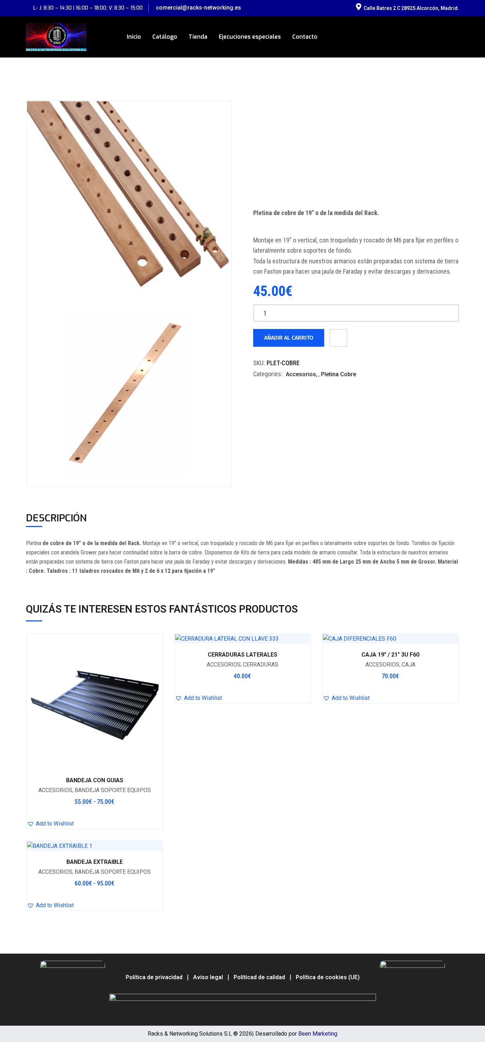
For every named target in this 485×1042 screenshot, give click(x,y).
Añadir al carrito (289, 337)
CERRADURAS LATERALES (242, 654)
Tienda (198, 36)
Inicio (134, 36)
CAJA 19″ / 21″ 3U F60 (390, 654)
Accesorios (301, 374)
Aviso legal (208, 977)
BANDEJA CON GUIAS (94, 780)
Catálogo (164, 36)
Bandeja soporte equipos (113, 790)
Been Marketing (317, 1033)
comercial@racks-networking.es (198, 7)
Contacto (304, 36)
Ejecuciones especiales (250, 36)
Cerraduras (260, 664)
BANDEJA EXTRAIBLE (94, 862)
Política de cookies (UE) (328, 977)
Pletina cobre (338, 374)
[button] (50, 823)
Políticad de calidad (259, 977)
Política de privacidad (154, 977)
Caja (408, 664)
